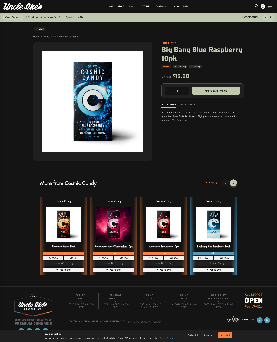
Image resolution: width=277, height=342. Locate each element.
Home (110, 6)
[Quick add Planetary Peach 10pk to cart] (80, 243)
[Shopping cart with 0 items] (263, 6)
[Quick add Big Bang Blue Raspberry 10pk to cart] (230, 243)
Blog (176, 6)
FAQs (185, 6)
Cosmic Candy (63, 201)
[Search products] (256, 6)
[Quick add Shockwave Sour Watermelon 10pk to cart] (130, 243)
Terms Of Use (91, 321)
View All (210, 183)
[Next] (233, 182)
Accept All (225, 335)
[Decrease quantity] (169, 90)
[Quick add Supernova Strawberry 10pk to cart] (180, 243)
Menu (46, 36)
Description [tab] (168, 104)
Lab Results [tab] (187, 104)
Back (41, 29)
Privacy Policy (166, 338)
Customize (209, 335)
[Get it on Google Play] (271, 17)
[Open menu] (270, 6)
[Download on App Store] (265, 17)
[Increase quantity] (184, 90)
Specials (146, 6)
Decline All (193, 335)
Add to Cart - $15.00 (216, 90)
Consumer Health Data (112, 321)
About (121, 6)
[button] (63, 236)
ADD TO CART (65, 270)
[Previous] (225, 182)
